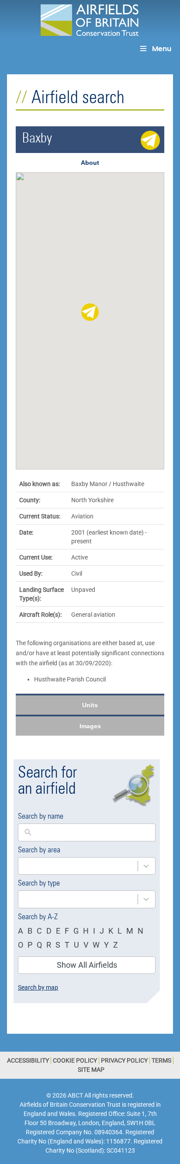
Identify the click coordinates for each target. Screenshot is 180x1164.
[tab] (90, 162)
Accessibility (28, 1060)
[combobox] (78, 866)
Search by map (38, 987)
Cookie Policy (75, 1060)
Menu (161, 49)
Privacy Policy (124, 1060)
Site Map (91, 1069)
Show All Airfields (87, 964)
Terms (161, 1060)
